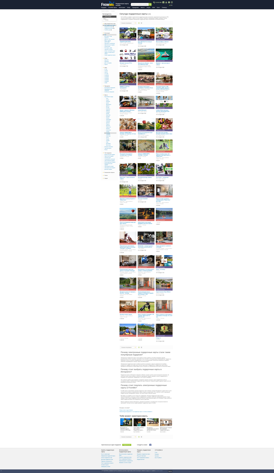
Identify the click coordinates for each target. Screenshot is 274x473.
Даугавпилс (108, 104)
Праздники (135, 7)
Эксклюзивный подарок (110, 160)
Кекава (107, 113)
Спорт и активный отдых (110, 50)
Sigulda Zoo (122, 156)
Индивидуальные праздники (108, 90)
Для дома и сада (108, 36)
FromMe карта (112, 7)
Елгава (107, 107)
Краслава (108, 115)
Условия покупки (105, 464)
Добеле (107, 106)
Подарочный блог (140, 459)
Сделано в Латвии (108, 49)
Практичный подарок (109, 156)
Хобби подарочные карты (110, 55)
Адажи (107, 100)
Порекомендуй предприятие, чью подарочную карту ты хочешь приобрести (136, 411)
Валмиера (108, 143)
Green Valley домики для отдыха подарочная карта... (139, 429)
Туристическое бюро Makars (126, 294)
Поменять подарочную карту (125, 457)
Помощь (164, 7)
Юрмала (108, 110)
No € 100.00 (136, 431)
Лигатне (108, 122)
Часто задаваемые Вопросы (125, 459)
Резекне (108, 128)
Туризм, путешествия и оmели (110, 53)
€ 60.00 (122, 431)
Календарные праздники (110, 87)
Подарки (103, 7)
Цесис (107, 103)
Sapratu (170, 471)
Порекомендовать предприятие (126, 460)
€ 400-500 (107, 81)
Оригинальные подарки (110, 44)
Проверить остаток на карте (125, 462)
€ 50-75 (106, 72)
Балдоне (108, 101)
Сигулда (113, 10)
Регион (106, 149)
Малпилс (108, 125)
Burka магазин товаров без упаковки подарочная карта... (166, 429)
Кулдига (108, 116)
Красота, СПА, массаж (109, 39)
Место (142, 7)
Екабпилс (108, 109)
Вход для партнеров (141, 455)
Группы (106, 64)
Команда (157, 454)
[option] (126, 425)
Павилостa (108, 127)
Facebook (151, 445)
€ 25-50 (106, 70)
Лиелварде (108, 119)
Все (105, 34)
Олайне (107, 140)
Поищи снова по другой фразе (126, 410)
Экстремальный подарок (110, 167)
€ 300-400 (107, 79)
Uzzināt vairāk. (159, 470)
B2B (153, 7)
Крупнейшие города (109, 96)
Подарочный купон (142, 60)
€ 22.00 (148, 431)
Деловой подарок (108, 169)
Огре (107, 142)
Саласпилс (108, 130)
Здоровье (107, 37)
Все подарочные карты (110, 25)
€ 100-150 (107, 75)
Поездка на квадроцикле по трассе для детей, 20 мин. (153, 429)
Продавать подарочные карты (143, 454)
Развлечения (107, 46)
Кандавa (108, 112)
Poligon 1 (122, 135)
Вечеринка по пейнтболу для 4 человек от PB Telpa (125, 429)
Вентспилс (108, 145)
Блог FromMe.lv (158, 457)
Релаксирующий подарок (110, 162)
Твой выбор (108, 16)
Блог (158, 7)
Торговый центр (108, 148)
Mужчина (106, 59)
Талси (107, 137)
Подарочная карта (124, 39)
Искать (150, 4)
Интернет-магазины (109, 146)
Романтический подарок (110, 154)
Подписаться (126, 444)
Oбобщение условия (105, 466)
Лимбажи (108, 121)
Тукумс (107, 139)
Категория (122, 7)
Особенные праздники (109, 91)
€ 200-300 (107, 78)
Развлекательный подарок (108, 164)
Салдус (107, 131)
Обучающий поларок (109, 166)
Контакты (157, 455)
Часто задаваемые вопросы (107, 463)
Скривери (108, 134)
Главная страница (105, 10)
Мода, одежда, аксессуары (108, 41)
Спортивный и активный (110, 159)
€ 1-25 (106, 69)
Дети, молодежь (108, 62)
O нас (156, 452)
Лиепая (107, 118)
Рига (107, 98)
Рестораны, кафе (108, 47)
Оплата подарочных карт (106, 457)
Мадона (108, 124)
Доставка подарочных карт (107, 459)
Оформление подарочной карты (108, 455)
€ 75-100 (106, 73)
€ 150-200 (107, 76)
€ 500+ (106, 82)
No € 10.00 (162, 431)
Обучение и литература (110, 43)
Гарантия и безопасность (106, 461)
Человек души (108, 157)
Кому (128, 7)
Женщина (107, 61)
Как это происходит (105, 454)
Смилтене (108, 136)
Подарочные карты (107, 26)
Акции (148, 7)
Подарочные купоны (107, 28)
